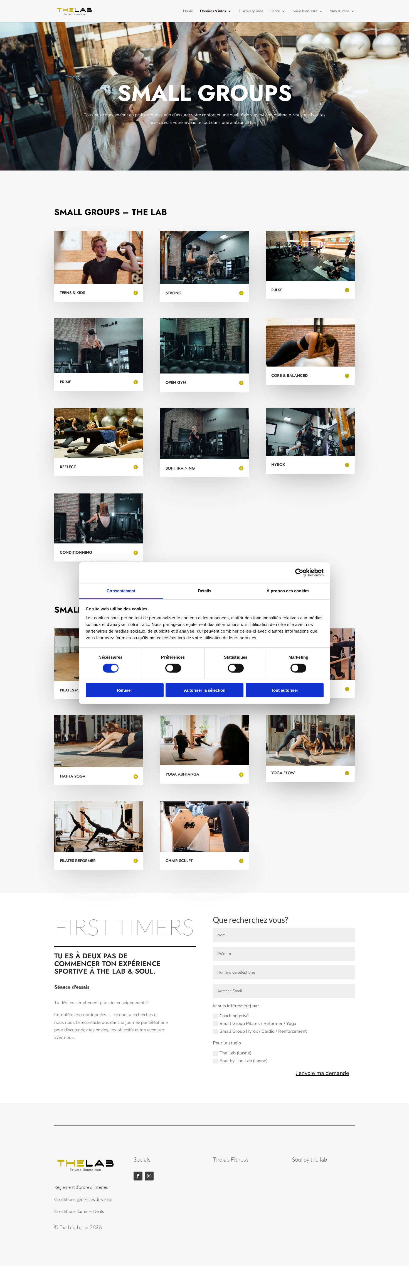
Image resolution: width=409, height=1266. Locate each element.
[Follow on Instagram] (149, 1176)
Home (188, 11)
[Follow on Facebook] (138, 1176)
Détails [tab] (204, 590)
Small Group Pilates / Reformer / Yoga (258, 1024)
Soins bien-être (305, 11)
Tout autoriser (284, 690)
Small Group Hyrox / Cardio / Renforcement (263, 1031)
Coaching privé (234, 1016)
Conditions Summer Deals (79, 1211)
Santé (275, 11)
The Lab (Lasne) (236, 1053)
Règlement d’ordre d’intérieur (82, 1187)
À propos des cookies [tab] (288, 590)
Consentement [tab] (121, 590)
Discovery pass (251, 11)
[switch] (173, 668)
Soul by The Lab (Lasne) (244, 1061)
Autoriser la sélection (204, 690)
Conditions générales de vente (83, 1199)
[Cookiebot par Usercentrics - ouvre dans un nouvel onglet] (299, 572)
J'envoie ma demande (322, 1073)
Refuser (124, 690)
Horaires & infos (213, 11)
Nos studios (339, 11)
